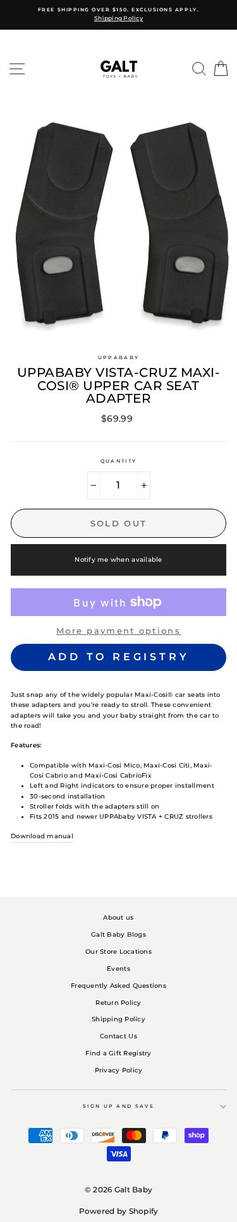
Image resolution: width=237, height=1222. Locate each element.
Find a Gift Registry (118, 1053)
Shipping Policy (118, 1019)
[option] (118, 14)
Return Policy (118, 1003)
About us (118, 917)
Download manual (42, 836)
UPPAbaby (118, 357)
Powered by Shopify (119, 1211)
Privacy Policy (119, 1070)
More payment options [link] (118, 631)
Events (118, 968)
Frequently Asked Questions (118, 986)
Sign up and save (118, 1106)
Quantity (118, 461)
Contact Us (118, 1036)
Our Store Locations (118, 951)
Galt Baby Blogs (118, 934)
